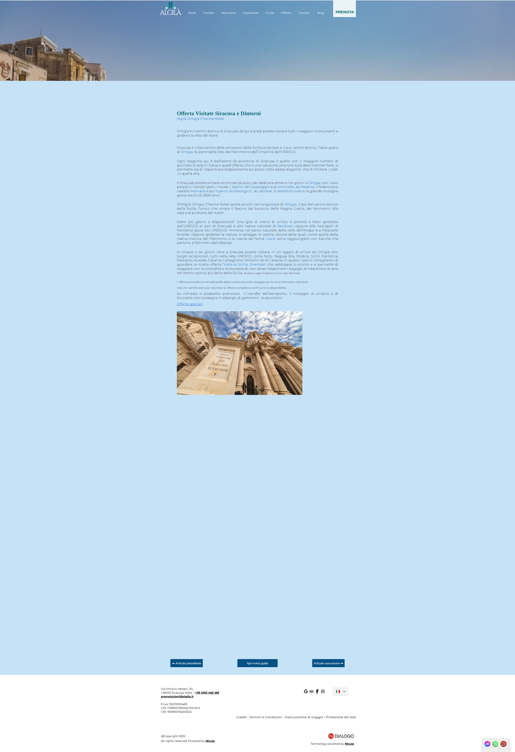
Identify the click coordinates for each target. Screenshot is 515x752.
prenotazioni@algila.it (177, 696)
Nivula (210, 741)
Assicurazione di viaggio (304, 717)
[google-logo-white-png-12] (306, 691)
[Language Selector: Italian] (340, 691)
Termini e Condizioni (265, 717)
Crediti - (242, 717)
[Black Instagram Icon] (322, 691)
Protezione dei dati (341, 717)
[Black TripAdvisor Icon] (311, 691)
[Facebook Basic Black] (317, 691)
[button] (344, 8)
